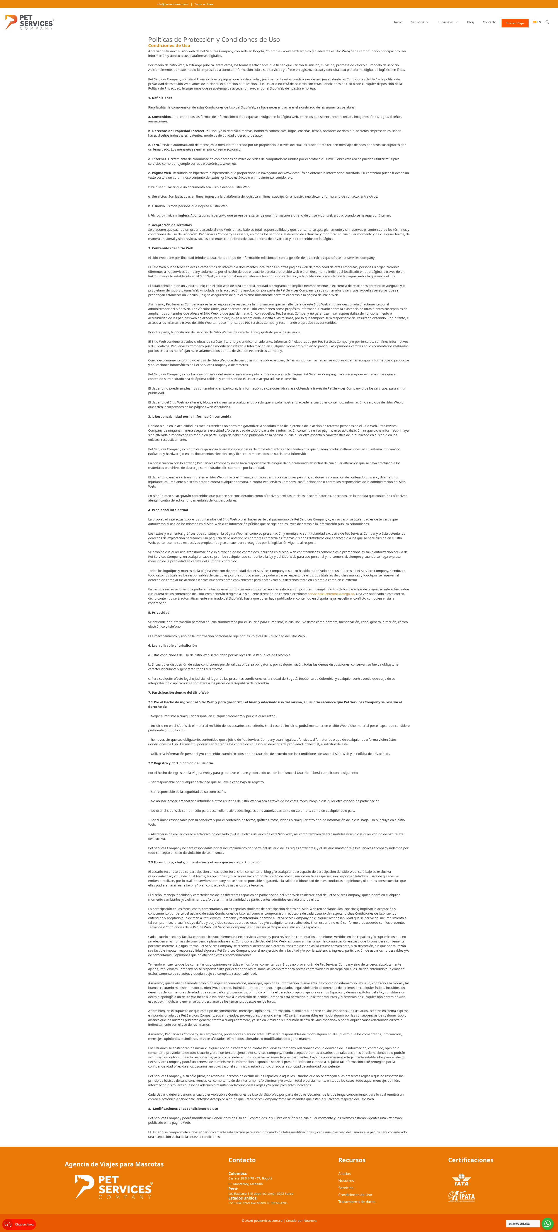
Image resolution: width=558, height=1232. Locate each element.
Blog (470, 22)
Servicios (417, 22)
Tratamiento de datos (356, 1201)
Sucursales (446, 22)
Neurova (310, 1220)
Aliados (344, 1173)
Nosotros (346, 1180)
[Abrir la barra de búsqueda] (547, 22)
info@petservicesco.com (173, 4)
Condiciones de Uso (355, 1194)
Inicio (398, 22)
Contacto (489, 22)
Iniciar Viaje (515, 23)
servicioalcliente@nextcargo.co (331, 593)
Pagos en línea (203, 4)
